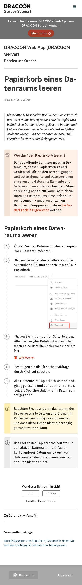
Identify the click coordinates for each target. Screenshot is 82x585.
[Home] (17, 7)
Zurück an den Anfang (18, 515)
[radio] (31, 493)
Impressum (65, 575)
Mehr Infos (39, 33)
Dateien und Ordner (20, 61)
